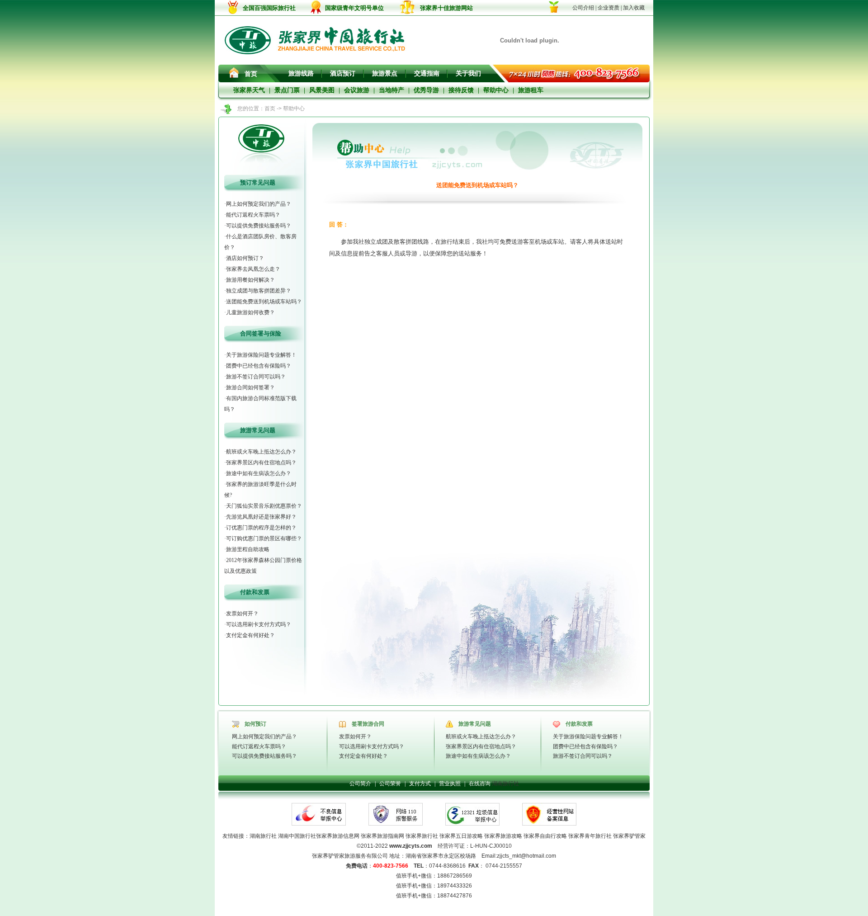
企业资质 (608, 8)
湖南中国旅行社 (297, 836)
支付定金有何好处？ (250, 635)
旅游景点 (384, 73)
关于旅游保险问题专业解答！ (261, 355)
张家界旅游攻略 (503, 836)
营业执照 (450, 783)
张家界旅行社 (422, 836)
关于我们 (468, 73)
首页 (251, 74)
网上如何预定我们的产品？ (258, 204)
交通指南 (426, 73)
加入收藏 (634, 8)
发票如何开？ (242, 613)
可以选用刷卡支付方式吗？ (258, 624)
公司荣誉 (390, 783)
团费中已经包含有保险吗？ (258, 366)
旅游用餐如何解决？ (250, 280)
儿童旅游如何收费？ (250, 312)
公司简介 (360, 783)
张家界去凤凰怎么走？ (253, 269)
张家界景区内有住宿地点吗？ (261, 462)
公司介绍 (583, 8)
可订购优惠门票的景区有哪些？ (264, 538)
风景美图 (322, 90)
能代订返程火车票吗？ (253, 215)
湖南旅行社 (505, 783)
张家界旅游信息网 (337, 836)
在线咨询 (480, 783)
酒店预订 (342, 73)
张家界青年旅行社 (590, 836)
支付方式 (420, 783)
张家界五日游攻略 (461, 836)
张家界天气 (249, 90)
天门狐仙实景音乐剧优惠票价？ (264, 506)
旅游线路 (301, 73)
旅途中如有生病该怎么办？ (258, 473)
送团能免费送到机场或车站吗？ (264, 301)
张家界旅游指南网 (381, 836)
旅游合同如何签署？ (250, 387)
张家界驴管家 (629, 836)
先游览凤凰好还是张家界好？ (261, 517)
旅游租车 (530, 90)
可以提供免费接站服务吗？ (258, 225)
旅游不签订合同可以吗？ (256, 376)
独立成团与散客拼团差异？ (258, 291)
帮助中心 (496, 90)
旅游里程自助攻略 (247, 549)
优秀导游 (426, 90)
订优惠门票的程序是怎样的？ (261, 527)
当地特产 (391, 90)
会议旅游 (356, 90)
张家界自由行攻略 (545, 836)
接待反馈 (461, 90)
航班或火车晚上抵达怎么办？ (261, 452)
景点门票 (287, 90)
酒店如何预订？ (245, 258)
